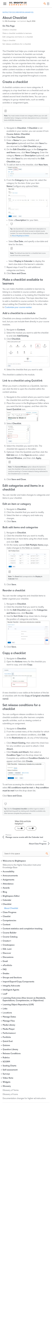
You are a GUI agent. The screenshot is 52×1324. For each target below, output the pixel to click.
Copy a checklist (9, 40)
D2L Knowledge (10, 21)
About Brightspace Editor (20, 236)
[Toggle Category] (2, 861)
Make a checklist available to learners (17, 33)
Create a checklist (10, 30)
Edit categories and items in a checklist (18, 37)
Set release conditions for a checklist (17, 44)
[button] (44, 3)
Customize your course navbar (18, 307)
